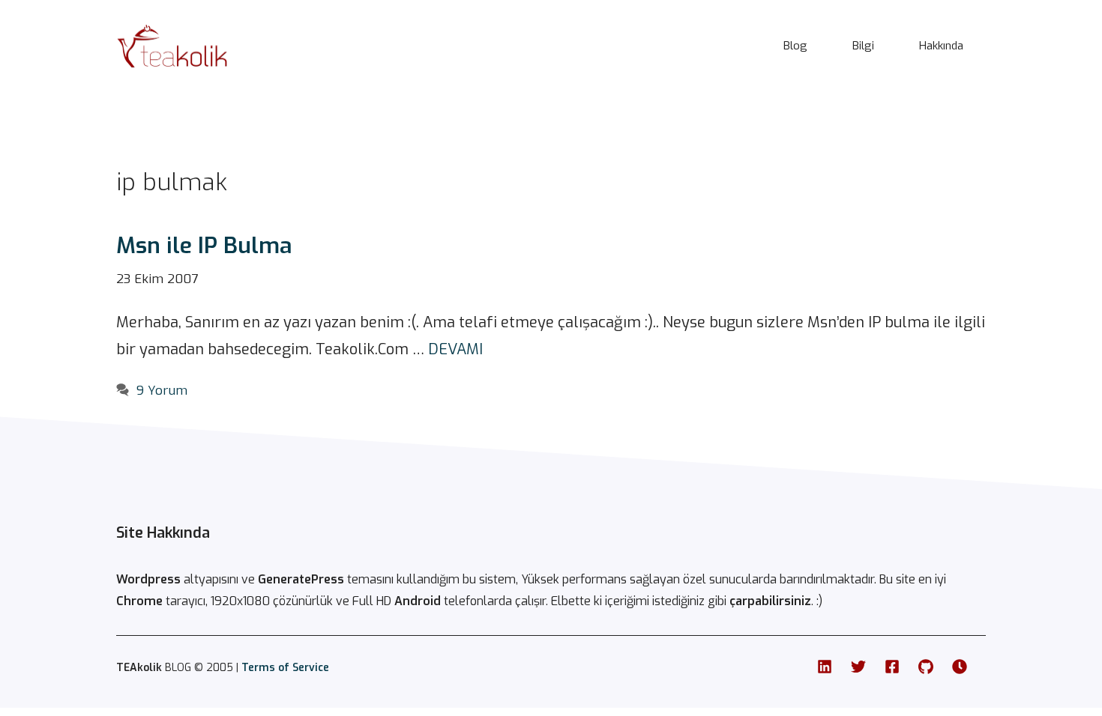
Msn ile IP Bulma (204, 246)
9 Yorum (161, 390)
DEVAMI (455, 349)
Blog (795, 45)
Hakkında (941, 45)
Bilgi (863, 45)
